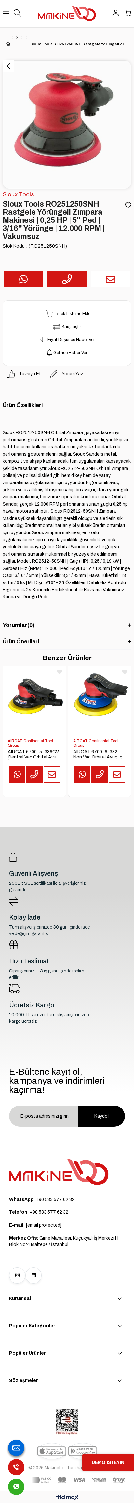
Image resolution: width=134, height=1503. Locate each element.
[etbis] (67, 1422)
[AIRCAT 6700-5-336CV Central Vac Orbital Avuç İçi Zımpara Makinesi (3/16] (34, 697)
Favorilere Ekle (59, 672)
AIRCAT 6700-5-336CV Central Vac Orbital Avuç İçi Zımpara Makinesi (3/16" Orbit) (33, 754)
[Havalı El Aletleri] (17, 37)
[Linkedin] (33, 1275)
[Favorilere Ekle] (128, 205)
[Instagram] (17, 1275)
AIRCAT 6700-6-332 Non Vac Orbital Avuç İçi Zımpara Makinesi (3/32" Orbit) (98, 754)
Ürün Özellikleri (23, 405)
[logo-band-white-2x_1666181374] (78, 1480)
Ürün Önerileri (21, 641)
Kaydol (101, 1116)
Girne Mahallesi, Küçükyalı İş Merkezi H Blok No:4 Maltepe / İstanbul (63, 1241)
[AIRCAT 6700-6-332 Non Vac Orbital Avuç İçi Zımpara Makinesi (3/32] (99, 697)
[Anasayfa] (12, 37)
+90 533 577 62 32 (41, 1199)
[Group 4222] (59, 1172)
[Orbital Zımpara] (26, 37)
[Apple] (51, 1451)
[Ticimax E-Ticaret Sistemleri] (67, 1498)
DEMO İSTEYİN (108, 1462)
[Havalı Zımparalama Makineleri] (21, 37)
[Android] (82, 1451)
